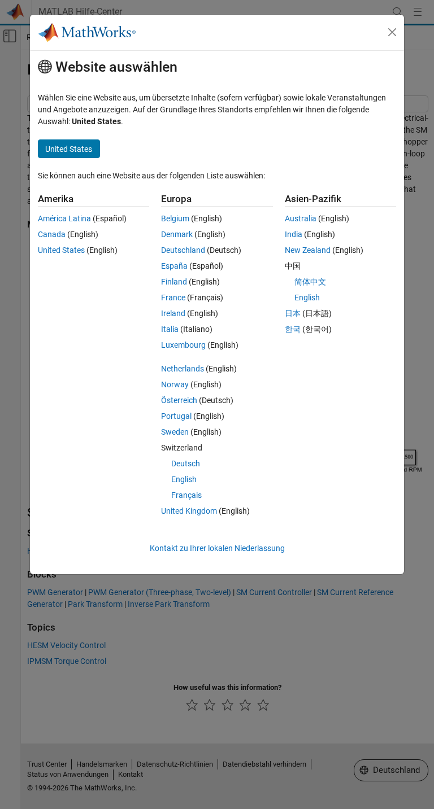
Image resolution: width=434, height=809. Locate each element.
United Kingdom (189, 510)
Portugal (176, 416)
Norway (175, 384)
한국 (293, 329)
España (174, 265)
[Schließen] (392, 32)
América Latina (64, 218)
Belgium (175, 218)
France (173, 297)
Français (186, 495)
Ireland (173, 313)
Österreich (179, 400)
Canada (52, 234)
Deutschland (183, 250)
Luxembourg (183, 344)
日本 (293, 313)
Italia (170, 329)
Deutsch (185, 463)
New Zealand (308, 250)
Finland (174, 281)
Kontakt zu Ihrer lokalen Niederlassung (217, 548)
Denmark (177, 234)
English (184, 479)
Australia (300, 218)
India (293, 234)
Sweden (175, 431)
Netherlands (182, 368)
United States (61, 250)
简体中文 (310, 281)
